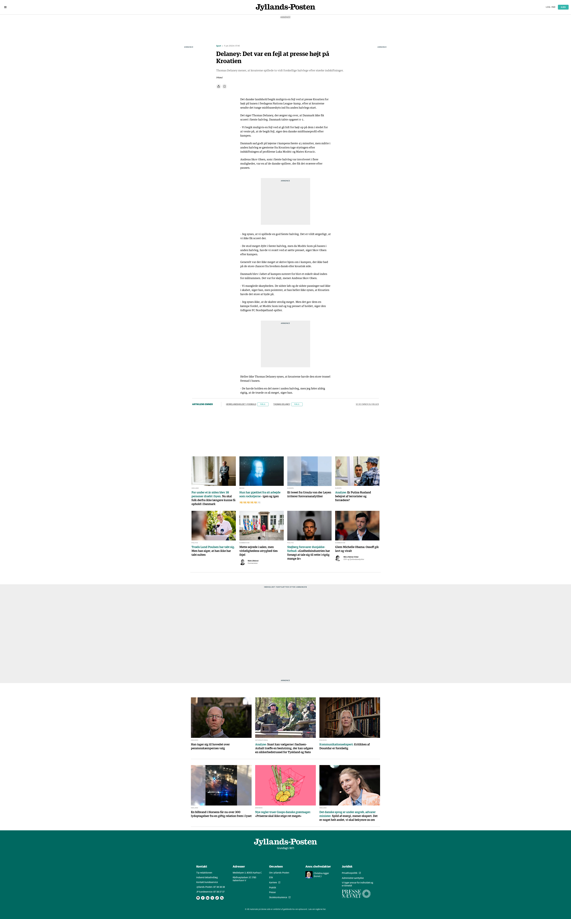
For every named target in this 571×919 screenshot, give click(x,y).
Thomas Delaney (281, 404)
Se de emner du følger (367, 404)
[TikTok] (217, 898)
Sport (218, 46)
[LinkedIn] (207, 898)
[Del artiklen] (218, 86)
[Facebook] (203, 898)
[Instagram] (198, 898)
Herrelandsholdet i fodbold (241, 404)
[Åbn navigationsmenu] (5, 7)
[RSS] (222, 898)
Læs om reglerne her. (317, 909)
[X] (212, 898)
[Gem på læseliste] (224, 86)
